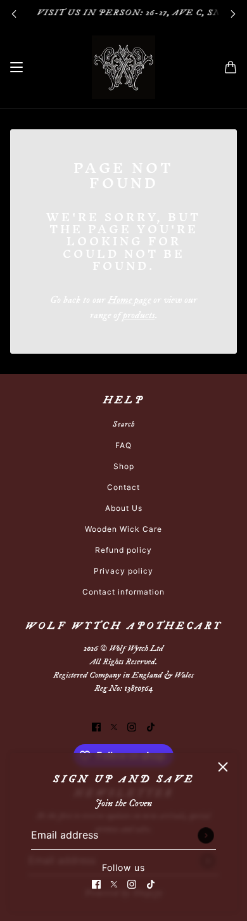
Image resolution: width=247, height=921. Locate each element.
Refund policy (123, 550)
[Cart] (230, 67)
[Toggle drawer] (16, 67)
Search (124, 424)
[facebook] (96, 883)
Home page (129, 299)
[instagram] (131, 883)
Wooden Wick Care (123, 529)
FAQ (123, 445)
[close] (223, 767)
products (139, 315)
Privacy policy (123, 571)
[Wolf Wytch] (123, 67)
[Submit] (206, 835)
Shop (123, 466)
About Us (123, 508)
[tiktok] (150, 883)
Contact (123, 487)
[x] (114, 883)
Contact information (123, 591)
